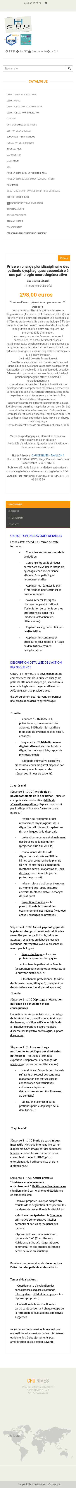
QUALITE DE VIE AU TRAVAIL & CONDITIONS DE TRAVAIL (33, 191)
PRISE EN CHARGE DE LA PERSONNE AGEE (27, 173)
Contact (13, 524)
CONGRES (11, 119)
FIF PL (12, 51)
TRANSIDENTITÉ (14, 227)
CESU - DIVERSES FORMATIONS (22, 95)
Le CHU (54, 51)
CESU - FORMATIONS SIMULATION (23, 113)
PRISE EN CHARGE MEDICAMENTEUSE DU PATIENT (31, 179)
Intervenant (15, 518)
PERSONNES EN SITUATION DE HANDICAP (27, 233)
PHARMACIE (12, 185)
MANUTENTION (14, 155)
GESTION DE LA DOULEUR (19, 131)
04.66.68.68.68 (34, 3)
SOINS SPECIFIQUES (16, 215)
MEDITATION (13, 161)
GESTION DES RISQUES (18, 197)
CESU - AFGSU (13, 101)
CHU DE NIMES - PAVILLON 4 (48, 455)
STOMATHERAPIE (15, 221)
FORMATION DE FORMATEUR (20, 143)
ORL (9, 167)
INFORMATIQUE (14, 149)
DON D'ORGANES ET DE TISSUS (22, 125)
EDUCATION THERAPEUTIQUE (21, 137)
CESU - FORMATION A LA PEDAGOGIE (24, 107)
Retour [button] (64, 258)
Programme (15, 504)
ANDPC (23, 51)
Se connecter (39, 51)
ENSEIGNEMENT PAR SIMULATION (26, 203)
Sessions (13, 511)
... (69, 471)
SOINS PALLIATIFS (15, 209)
